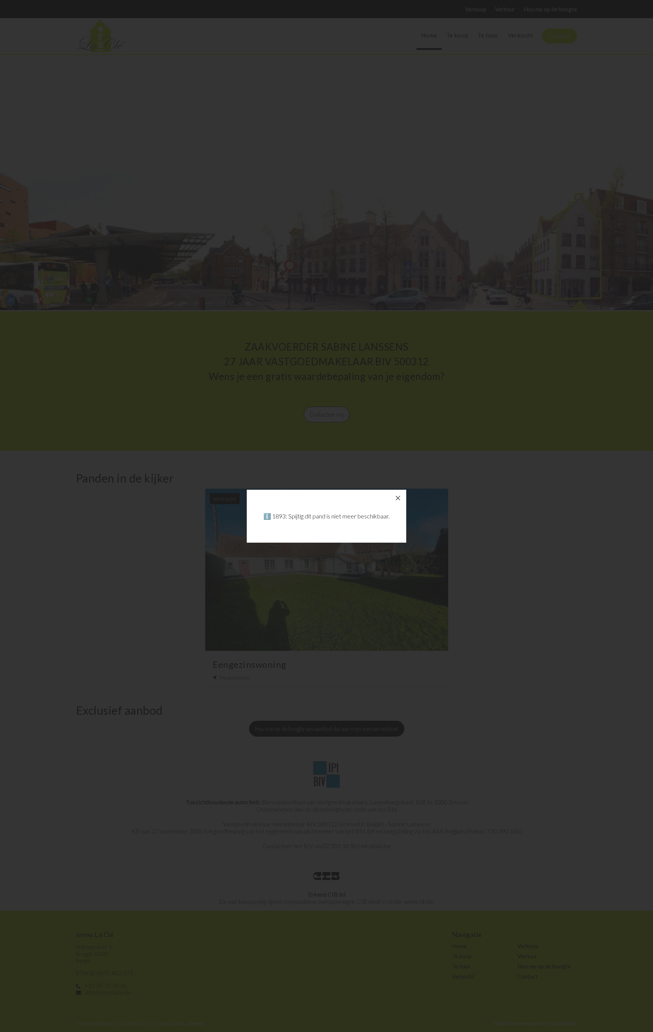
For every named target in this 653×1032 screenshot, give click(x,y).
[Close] (398, 498)
